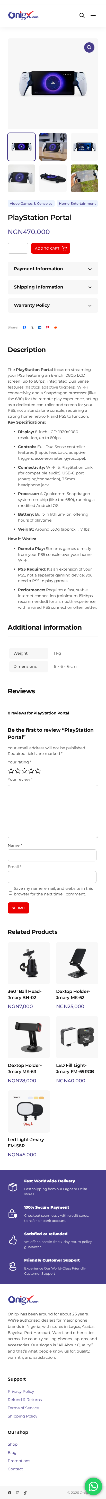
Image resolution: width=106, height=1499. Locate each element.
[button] (89, 47)
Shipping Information (38, 287)
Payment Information (38, 268)
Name (15, 845)
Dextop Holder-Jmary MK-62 (73, 994)
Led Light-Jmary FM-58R (26, 1142)
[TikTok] (25, 1493)
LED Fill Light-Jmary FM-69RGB (75, 1068)
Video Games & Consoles (31, 203)
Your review (20, 779)
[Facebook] (24, 327)
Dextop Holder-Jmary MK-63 (25, 1068)
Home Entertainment (77, 203)
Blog (12, 1452)
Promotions (19, 1460)
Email (14, 866)
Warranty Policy (32, 305)
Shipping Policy (22, 1416)
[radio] (11, 771)
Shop (12, 1444)
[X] (32, 327)
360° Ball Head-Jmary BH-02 (24, 994)
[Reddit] (55, 327)
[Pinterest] (47, 327)
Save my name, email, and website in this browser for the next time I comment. (53, 891)
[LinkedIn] (40, 327)
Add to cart (47, 248)
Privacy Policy (21, 1391)
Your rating (19, 762)
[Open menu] (93, 16)
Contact (15, 1469)
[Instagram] (18, 1493)
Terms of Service (23, 1407)
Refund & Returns (25, 1399)
